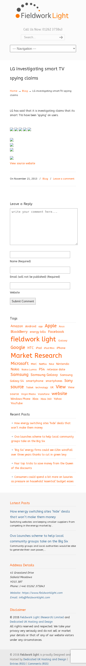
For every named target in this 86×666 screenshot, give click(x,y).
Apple (51, 325)
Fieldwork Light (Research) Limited (42, 617)
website (15, 292)
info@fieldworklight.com (34, 597)
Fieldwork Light (43, 13)
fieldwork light (33, 339)
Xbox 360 (46, 398)
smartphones (54, 381)
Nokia (15, 369)
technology (42, 387)
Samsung (19, 374)
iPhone (61, 348)
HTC (30, 348)
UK (52, 387)
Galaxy (62, 340)
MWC (34, 364)
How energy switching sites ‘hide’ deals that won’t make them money (41, 425)
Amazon (17, 326)
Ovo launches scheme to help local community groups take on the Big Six (42, 439)
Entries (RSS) (18, 663)
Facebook (56, 332)
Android (30, 326)
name (20, 261)
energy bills (38, 331)
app (40, 326)
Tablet (29, 387)
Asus (62, 326)
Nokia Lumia (29, 369)
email (35, 276)
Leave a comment (63, 178)
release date (56, 369)
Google (18, 347)
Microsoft (20, 363)
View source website (22, 163)
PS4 (42, 369)
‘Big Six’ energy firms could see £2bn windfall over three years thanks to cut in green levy (42, 452)
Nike (51, 364)
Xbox (35, 398)
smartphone (34, 381)
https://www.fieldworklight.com (42, 592)
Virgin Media (28, 394)
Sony (68, 381)
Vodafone (43, 394)
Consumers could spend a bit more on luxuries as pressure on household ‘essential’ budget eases (42, 479)
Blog (25, 91)
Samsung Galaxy (44, 375)
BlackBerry (19, 332)
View (61, 386)
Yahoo (58, 398)
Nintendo (62, 364)
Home (13, 91)
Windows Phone (20, 398)
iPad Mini (49, 348)
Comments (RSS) (38, 663)
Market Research (36, 356)
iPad (39, 348)
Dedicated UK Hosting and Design (31, 621)
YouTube (17, 403)
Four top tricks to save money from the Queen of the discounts (42, 465)
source (17, 386)
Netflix (43, 364)
